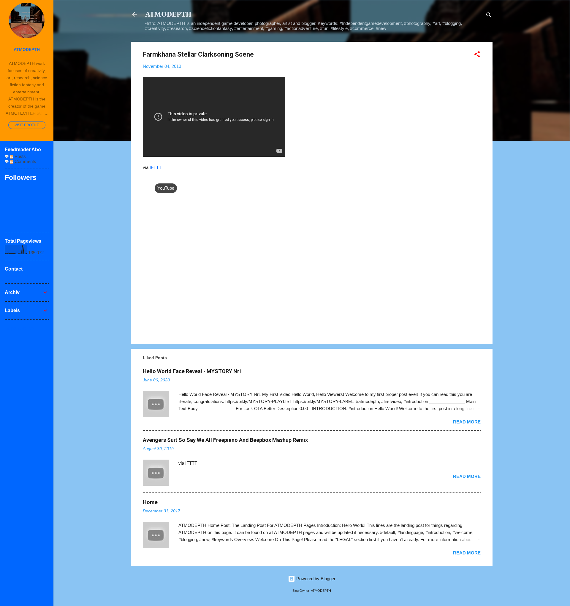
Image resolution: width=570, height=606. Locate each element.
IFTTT (156, 167)
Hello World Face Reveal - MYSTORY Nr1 (192, 371)
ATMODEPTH (168, 14)
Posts (19, 156)
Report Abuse (19, 328)
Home (150, 502)
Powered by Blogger (315, 578)
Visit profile (27, 125)
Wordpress (16, 275)
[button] (477, 55)
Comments (24, 161)
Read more (467, 421)
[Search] (489, 16)
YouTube (165, 188)
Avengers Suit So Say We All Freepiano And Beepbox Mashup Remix (225, 440)
